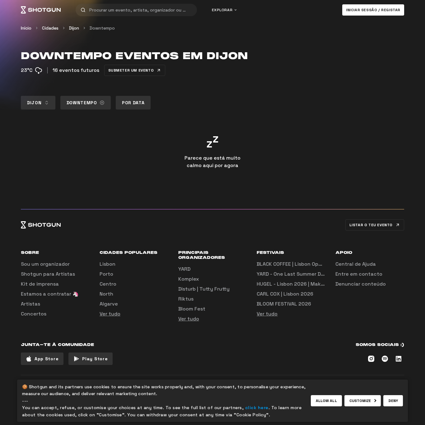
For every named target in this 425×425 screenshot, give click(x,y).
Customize (360, 400)
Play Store (95, 359)
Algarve (109, 304)
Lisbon (107, 264)
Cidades (50, 28)
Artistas (30, 304)
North (106, 294)
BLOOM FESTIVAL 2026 (284, 304)
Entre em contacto (358, 274)
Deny (393, 400)
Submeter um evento (131, 70)
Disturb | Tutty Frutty (204, 289)
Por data (133, 102)
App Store (46, 359)
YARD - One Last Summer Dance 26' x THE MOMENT (318, 274)
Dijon (74, 28)
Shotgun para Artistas (48, 274)
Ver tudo (110, 314)
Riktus (186, 299)
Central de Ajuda (355, 264)
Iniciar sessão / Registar (373, 9)
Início (26, 28)
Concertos (33, 314)
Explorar (222, 9)
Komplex (188, 279)
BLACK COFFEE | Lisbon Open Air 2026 (301, 264)
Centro (108, 284)
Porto (106, 274)
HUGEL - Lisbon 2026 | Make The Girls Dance (310, 284)
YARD (184, 269)
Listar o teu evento (371, 224)
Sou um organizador (45, 264)
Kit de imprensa (40, 284)
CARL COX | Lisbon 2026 (285, 294)
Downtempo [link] (102, 28)
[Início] (41, 10)
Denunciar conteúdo (360, 284)
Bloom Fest (191, 309)
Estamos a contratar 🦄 (50, 294)
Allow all (326, 400)
